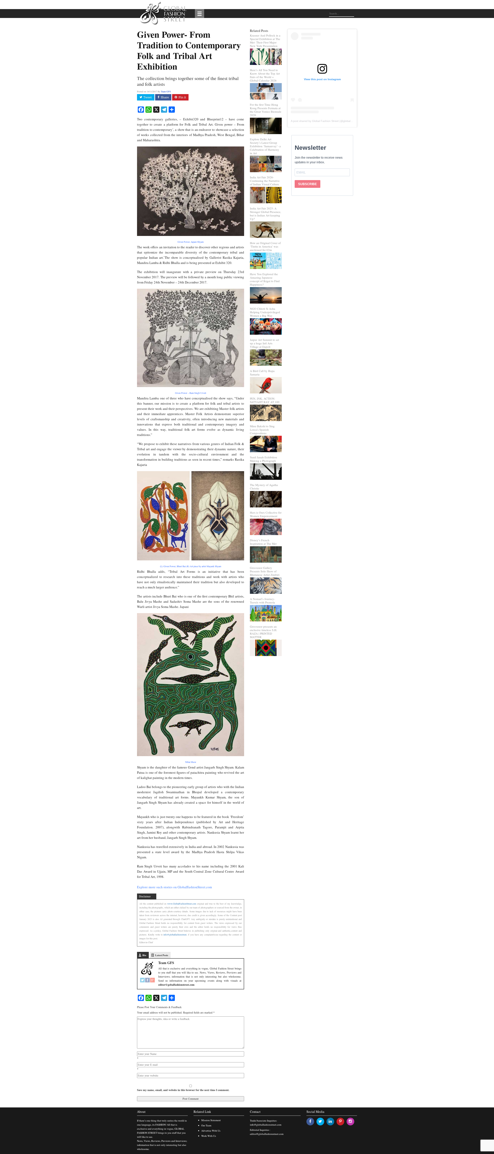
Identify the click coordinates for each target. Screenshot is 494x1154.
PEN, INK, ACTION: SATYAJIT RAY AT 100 (264, 400)
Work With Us (208, 1136)
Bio (144, 955)
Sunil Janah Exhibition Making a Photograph (263, 459)
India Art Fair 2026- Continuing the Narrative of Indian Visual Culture (265, 180)
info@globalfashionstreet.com (265, 1124)
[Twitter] (142, 980)
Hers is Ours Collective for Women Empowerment (266, 514)
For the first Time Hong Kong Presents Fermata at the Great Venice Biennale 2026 (265, 110)
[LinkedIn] (330, 1121)
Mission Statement (211, 1120)
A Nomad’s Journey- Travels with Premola (262, 600)
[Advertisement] (322, 232)
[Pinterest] (340, 1121)
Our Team (206, 1125)
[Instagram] (350, 1121)
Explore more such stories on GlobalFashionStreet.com (174, 887)
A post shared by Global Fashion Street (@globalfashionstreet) (329, 121)
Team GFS (166, 91)
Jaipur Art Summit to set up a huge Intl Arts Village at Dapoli (264, 343)
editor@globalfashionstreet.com (266, 1134)
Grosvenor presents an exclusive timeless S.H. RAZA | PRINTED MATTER (263, 632)
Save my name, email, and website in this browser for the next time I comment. (183, 1090)
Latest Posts (161, 955)
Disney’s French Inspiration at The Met (263, 542)
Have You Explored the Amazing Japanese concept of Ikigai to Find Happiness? (265, 279)
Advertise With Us (210, 1130)
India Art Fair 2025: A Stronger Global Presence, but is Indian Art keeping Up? (265, 213)
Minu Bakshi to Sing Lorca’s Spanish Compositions (262, 429)
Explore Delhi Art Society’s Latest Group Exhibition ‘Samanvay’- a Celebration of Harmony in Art (265, 146)
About (141, 1111)
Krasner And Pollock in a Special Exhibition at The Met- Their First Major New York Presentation (265, 40)
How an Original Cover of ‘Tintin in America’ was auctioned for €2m (265, 246)
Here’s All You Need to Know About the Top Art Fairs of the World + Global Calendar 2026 (265, 75)
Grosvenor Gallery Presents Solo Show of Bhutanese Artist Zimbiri (264, 571)
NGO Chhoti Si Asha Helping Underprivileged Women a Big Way (265, 312)
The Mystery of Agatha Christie (264, 486)
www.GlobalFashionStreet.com (181, 903)
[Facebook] (147, 980)
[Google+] (152, 980)
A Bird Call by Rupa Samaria (262, 372)
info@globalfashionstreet (174, 934)
